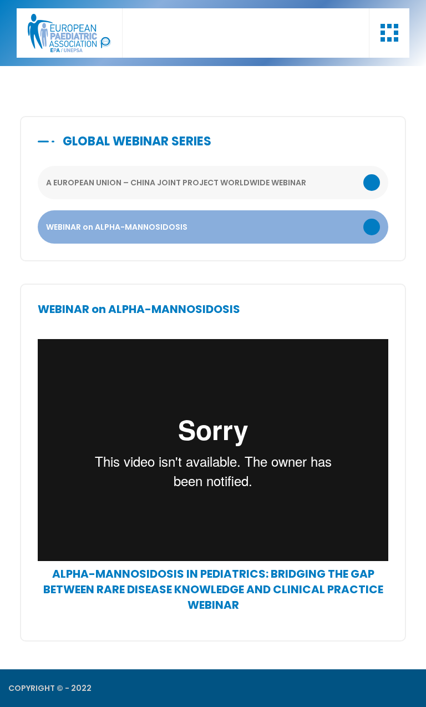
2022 (81, 688)
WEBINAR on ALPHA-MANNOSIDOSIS (116, 227)
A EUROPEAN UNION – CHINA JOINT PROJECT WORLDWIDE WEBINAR (176, 182)
